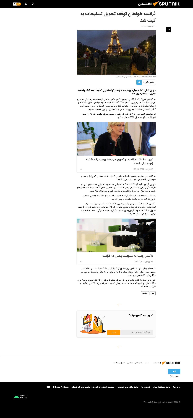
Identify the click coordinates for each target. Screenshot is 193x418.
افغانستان (138, 362)
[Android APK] (21, 397)
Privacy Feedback (61, 387)
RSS (48, 387)
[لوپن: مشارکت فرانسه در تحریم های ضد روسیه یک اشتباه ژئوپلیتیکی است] (116, 139)
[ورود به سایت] (32, 4)
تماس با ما (145, 387)
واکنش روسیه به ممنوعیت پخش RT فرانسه (127, 256)
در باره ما (176, 387)
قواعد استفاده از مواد (161, 387)
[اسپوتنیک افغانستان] (167, 7)
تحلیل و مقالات (119, 362)
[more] (81, 169)
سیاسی (145, 293)
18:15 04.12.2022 (149, 27)
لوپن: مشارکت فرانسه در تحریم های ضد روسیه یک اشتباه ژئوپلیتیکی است (119, 161)
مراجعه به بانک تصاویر (124, 77)
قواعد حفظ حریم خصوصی (127, 387)
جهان (152, 293)
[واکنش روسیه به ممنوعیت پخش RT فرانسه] (116, 235)
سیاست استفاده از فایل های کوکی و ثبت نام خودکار (93, 387)
